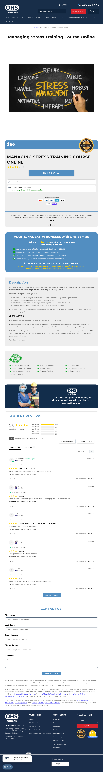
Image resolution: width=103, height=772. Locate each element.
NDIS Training (34, 723)
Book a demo (58, 730)
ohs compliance (21, 703)
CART (94, 11)
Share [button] (14, 479)
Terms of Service (59, 744)
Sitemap (56, 747)
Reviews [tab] (13, 447)
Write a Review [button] (86, 441)
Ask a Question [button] (68, 441)
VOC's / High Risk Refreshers (40, 733)
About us (56, 726)
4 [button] (54, 225)
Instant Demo (78, 11)
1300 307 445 (89, 4)
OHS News (57, 719)
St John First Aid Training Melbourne (51, 694)
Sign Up (87, 726)
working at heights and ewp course (46, 703)
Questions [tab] (28, 447)
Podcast (56, 723)
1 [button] (48, 225)
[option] (51, 216)
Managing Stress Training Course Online (22, 474)
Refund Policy (58, 733)
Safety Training (35, 726)
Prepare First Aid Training (24, 694)
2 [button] (50, 225)
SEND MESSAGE (51, 673)
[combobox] (52, 11)
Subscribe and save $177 (26, 189)
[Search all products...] (64, 11)
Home (36, 27)
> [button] (52, 595)
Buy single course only (19, 182)
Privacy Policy (58, 740)
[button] (18, 17)
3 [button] (52, 225)
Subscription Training (37, 730)
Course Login (58, 737)
